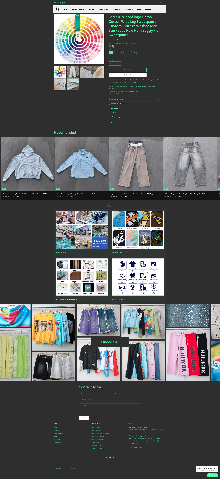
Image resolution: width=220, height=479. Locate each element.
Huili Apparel (61, 478)
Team (55, 436)
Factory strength (58, 433)
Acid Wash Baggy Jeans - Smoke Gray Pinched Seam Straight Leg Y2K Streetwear (187, 194)
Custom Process (96, 427)
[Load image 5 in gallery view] (98, 72)
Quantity (111, 60)
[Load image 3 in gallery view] (73, 72)
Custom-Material (96, 430)
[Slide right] (114, 203)
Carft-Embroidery (96, 445)
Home (55, 427)
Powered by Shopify (68, 478)
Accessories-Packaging (97, 439)
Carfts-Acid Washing (97, 448)
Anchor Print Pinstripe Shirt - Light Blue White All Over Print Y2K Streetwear (79, 194)
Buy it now (127, 74)
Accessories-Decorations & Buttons (101, 433)
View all (110, 206)
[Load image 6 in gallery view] (60, 84)
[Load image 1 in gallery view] (60, 72)
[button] (157, 2)
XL (127, 52)
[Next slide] (114, 383)
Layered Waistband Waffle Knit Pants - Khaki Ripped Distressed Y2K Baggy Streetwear (135, 194)
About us (56, 430)
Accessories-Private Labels (98, 436)
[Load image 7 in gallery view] (73, 84)
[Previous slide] (106, 383)
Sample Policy (57, 442)
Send (84, 418)
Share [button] (112, 122)
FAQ (55, 445)
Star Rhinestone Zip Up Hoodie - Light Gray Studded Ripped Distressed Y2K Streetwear (27, 194)
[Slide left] (106, 203)
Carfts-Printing (95, 442)
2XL (134, 52)
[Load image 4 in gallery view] (86, 72)
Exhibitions (57, 439)
